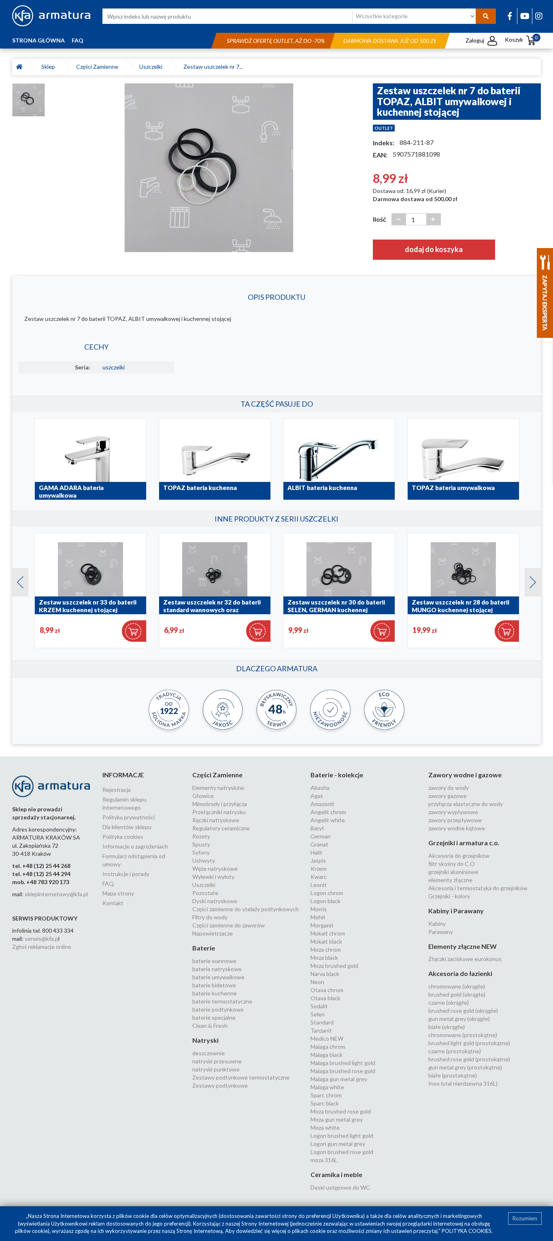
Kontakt (112, 902)
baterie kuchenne (214, 993)
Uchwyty (203, 860)
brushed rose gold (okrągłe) (463, 1010)
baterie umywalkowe (218, 977)
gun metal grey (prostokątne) (465, 1067)
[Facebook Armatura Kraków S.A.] (510, 16)
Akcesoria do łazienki (460, 973)
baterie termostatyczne (222, 1001)
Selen (318, 1014)
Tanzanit (321, 1030)
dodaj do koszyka (434, 249)
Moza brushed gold (334, 965)
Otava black (325, 998)
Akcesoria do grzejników (458, 855)
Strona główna (38, 40)
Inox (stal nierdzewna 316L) (463, 1083)
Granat (319, 844)
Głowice (203, 795)
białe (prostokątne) (452, 1075)
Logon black (325, 900)
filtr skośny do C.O (451, 863)
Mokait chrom (328, 933)
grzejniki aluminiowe (453, 871)
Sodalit (319, 1006)
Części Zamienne (98, 66)
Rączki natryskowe (215, 820)
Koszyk (521, 39)
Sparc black (325, 1103)
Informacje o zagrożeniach (135, 846)
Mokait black (326, 941)
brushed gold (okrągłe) (456, 994)
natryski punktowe (216, 1069)
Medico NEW (327, 1038)
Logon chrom (327, 892)
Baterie (203, 948)
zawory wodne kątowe (456, 828)
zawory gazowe (447, 795)
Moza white (325, 1127)
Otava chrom (327, 989)
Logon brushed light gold (342, 1135)
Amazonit (322, 803)
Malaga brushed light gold (343, 1062)
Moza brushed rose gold (341, 1111)
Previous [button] (16, 580)
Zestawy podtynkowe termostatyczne (240, 1077)
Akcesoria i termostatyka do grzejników (477, 888)
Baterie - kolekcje (337, 775)
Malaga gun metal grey (339, 1079)
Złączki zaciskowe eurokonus (465, 958)
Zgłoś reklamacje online (41, 946)
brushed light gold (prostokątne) (469, 1042)
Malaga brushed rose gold (343, 1070)
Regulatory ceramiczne (221, 828)
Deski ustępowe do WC (340, 1187)
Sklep (49, 66)
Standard (322, 1022)
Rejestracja (116, 789)
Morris (319, 909)
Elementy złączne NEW (462, 946)
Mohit (318, 917)
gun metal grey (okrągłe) (459, 1018)
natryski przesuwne (217, 1061)
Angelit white (328, 820)
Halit (316, 852)
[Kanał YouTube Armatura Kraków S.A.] (525, 16)
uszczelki (113, 367)
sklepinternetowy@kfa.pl (56, 894)
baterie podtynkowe (218, 1009)
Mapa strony (118, 893)
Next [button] (529, 580)
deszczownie (208, 1053)
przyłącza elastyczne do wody (465, 803)
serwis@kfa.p (41, 938)
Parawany (440, 931)
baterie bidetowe (214, 985)
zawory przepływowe (455, 820)
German (321, 836)
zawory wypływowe (453, 811)
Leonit (319, 884)
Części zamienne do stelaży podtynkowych (245, 909)
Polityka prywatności (128, 817)
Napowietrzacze (212, 933)
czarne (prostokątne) (454, 1051)
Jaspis (318, 860)
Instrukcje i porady (125, 873)
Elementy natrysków (218, 787)
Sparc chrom (326, 1095)
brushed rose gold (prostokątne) (469, 1059)
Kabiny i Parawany (456, 910)
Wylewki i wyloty (213, 876)
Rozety (201, 836)
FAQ (77, 40)
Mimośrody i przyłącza (219, 803)
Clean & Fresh (210, 1025)
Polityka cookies (122, 836)
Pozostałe (205, 892)
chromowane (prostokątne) (462, 1034)
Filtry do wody (210, 917)
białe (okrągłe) (446, 1026)
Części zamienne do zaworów (228, 925)
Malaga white (327, 1087)
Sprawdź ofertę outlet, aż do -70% (276, 40)
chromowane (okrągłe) (456, 986)
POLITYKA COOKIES (466, 1231)
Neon (317, 981)
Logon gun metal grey (338, 1143)
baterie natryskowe (217, 968)
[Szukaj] (486, 16)
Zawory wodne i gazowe (465, 775)
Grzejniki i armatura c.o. (464, 842)
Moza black (324, 957)
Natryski (205, 1040)
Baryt (317, 828)
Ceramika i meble (336, 1174)
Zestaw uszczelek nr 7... (213, 66)
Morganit (322, 925)
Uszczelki (152, 66)
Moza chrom (326, 949)
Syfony (201, 852)
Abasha (320, 787)
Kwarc (319, 876)
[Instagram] (538, 16)
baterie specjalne (214, 1017)
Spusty (201, 844)
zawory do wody (448, 787)
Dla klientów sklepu (126, 826)
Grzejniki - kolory (449, 896)
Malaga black (326, 1054)
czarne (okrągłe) (448, 1002)
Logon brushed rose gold (342, 1151)
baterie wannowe (214, 960)
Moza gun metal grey (337, 1119)
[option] (209, 167)
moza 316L (324, 1159)
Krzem (319, 868)
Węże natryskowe (215, 868)
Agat (317, 795)
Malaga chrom (328, 1046)
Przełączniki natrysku (219, 811)
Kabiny (437, 923)
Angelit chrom (328, 811)
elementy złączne (450, 879)
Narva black (325, 973)
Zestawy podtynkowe (220, 1085)
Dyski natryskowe (214, 900)
